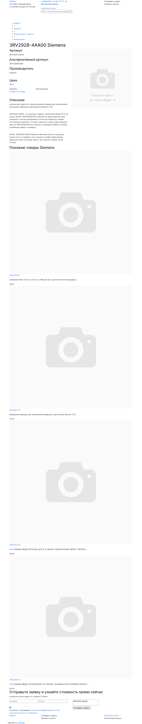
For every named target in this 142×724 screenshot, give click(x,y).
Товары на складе (17, 91)
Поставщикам (112, 16)
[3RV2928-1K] (71, 347)
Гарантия (101, 16)
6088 (12, 715)
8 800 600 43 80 (48, 8)
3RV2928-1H (14, 275)
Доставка (90, 16)
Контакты (135, 16)
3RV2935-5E (14, 680)
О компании (125, 17)
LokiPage (21, 723)
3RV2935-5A (14, 545)
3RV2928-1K (14, 410)
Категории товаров (80, 17)
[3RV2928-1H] (71, 212)
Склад (55, 16)
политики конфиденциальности (44, 710)
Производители (67, 16)
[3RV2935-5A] (71, 482)
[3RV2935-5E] (71, 616)
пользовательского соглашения (23, 713)
